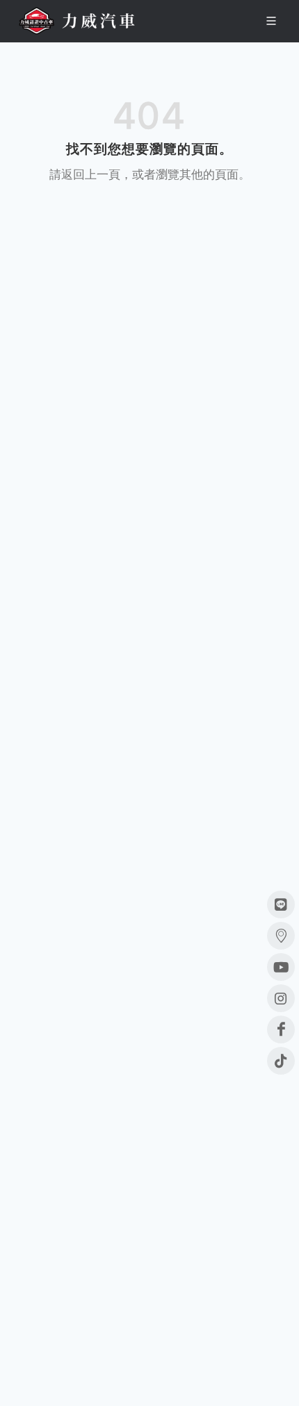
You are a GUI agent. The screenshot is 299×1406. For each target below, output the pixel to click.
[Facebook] (281, 1029)
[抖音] (281, 1061)
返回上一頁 (90, 174)
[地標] (281, 936)
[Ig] (281, 998)
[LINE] (281, 904)
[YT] (281, 967)
